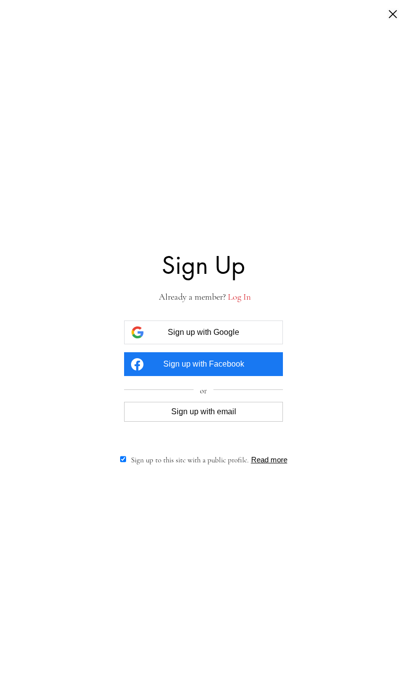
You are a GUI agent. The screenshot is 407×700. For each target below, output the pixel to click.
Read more (269, 459)
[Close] (393, 15)
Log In (239, 296)
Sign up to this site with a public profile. (190, 459)
